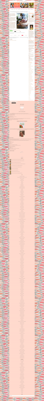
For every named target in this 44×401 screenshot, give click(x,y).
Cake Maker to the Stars (31, 69)
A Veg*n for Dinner (22, 360)
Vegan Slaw (22, 325)
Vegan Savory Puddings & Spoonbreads (22, 321)
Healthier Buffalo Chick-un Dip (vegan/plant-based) (14, 168)
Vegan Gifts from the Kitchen (22, 253)
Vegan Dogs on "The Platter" (22, 237)
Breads (24, 9)
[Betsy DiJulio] (22, 152)
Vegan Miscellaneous (22, 281)
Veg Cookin (30, 85)
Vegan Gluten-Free (22, 254)
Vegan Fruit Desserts (22, 250)
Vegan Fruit (22, 249)
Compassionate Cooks (31, 72)
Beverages (29, 9)
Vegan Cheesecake (22, 207)
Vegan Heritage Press (22, 386)
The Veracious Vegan (31, 84)
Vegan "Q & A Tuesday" (22, 178)
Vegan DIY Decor (22, 236)
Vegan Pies (22, 297)
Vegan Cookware (22, 225)
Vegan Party (22, 292)
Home (17, 1)
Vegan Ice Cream (22, 267)
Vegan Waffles (22, 354)
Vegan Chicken (22, 208)
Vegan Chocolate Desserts (15, 32)
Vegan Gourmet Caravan (31, 87)
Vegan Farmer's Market (22, 238)
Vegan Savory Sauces (22, 322)
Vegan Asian (22, 182)
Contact (22, 1)
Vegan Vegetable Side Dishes (22, 353)
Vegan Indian (22, 268)
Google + (26, 35)
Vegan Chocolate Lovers (20, 32)
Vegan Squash (22, 336)
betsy (21, 12)
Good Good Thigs (22, 373)
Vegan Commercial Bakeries (22, 221)
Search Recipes (25, 1)
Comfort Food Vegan (31, 71)
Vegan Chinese (22, 211)
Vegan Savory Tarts (22, 323)
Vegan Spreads (22, 335)
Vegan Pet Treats (22, 295)
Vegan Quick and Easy (22, 308)
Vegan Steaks (22, 337)
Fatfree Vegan (22, 372)
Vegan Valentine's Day (22, 352)
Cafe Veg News (30, 68)
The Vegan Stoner (30, 83)
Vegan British (22, 195)
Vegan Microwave (22, 279)
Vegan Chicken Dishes (22, 209)
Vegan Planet (22, 388)
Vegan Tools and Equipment (22, 350)
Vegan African (22, 179)
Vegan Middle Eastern (22, 280)
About (19, 1)
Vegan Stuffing (22, 338)
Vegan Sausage (22, 320)
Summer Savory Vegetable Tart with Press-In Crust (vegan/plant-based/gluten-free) (16, 165)
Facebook (15, 35)
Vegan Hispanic (22, 263)
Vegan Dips (22, 235)
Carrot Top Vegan (30, 70)
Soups (14, 9)
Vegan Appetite (30, 86)
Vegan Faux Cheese (22, 240)
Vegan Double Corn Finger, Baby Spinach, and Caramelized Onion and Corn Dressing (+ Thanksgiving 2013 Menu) (14, 37)
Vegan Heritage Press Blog (22, 387)
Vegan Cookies (22, 224)
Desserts (26, 9)
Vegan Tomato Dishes (22, 349)
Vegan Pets (22, 296)
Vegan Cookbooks (22, 223)
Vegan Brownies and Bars (22, 196)
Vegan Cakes (11, 32)
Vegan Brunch (22, 197)
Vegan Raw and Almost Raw (22, 310)
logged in (12, 40)
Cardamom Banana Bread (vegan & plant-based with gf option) (15, 171)
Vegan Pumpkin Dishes (22, 306)
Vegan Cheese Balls (22, 206)
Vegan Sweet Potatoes (22, 339)
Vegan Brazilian (22, 192)
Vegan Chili (22, 210)
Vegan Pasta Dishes (22, 293)
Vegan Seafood (22, 324)
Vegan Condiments (22, 222)
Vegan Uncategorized (22, 351)
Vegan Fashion (22, 239)
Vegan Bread (22, 193)
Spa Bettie (30, 82)
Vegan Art (22, 181)
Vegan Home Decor (22, 265)
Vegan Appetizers (22, 180)
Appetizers (12, 9)
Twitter (19, 35)
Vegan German (22, 252)
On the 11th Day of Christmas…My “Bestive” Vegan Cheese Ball (24, 37)
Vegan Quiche (22, 307)
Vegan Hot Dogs (22, 266)
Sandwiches (19, 9)
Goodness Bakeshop (22, 374)
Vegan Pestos (22, 294)
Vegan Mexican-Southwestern (22, 278)
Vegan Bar (22, 183)
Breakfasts (32, 9)
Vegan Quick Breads (22, 309)
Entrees (22, 9)
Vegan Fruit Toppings (22, 251)
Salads (16, 9)
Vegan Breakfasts (22, 194)
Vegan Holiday (22, 264)
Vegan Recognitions (22, 311)
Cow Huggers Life (30, 73)
